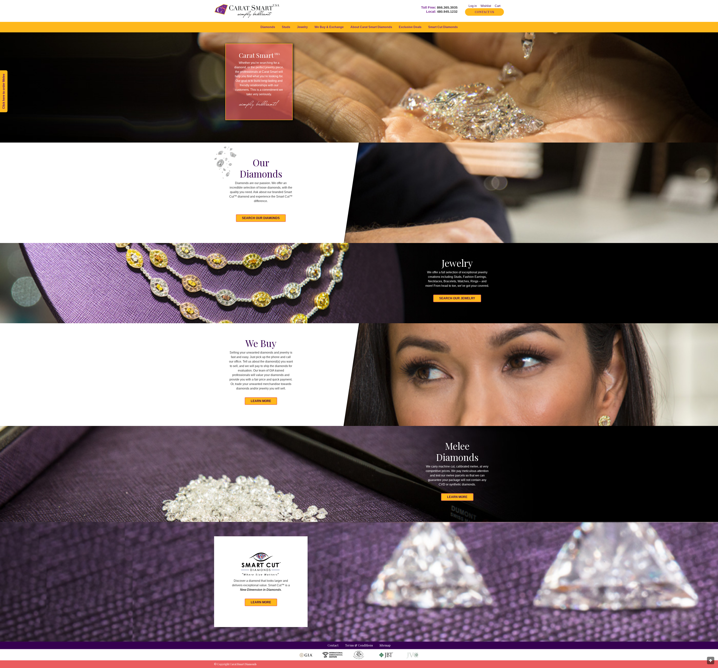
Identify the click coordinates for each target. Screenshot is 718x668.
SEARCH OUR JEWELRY (457, 298)
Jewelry (302, 27)
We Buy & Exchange (329, 27)
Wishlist (486, 5)
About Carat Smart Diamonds (371, 27)
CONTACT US (484, 12)
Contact (333, 645)
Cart (497, 5)
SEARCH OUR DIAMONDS (261, 218)
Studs (286, 27)
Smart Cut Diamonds (443, 27)
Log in (473, 5)
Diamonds (267, 27)
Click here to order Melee (3, 91)
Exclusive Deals (410, 27)
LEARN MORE (261, 401)
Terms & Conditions (359, 645)
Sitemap (385, 645)
